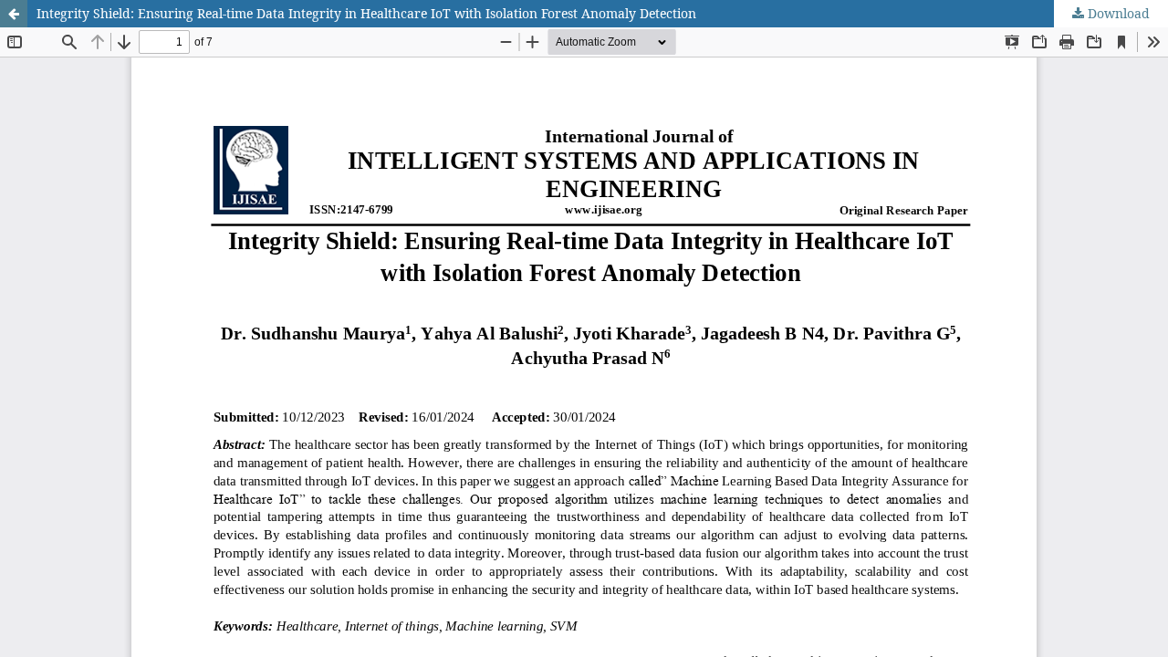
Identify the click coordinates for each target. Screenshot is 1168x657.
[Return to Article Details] (13, 13)
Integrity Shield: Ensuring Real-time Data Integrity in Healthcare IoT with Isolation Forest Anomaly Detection (366, 13)
